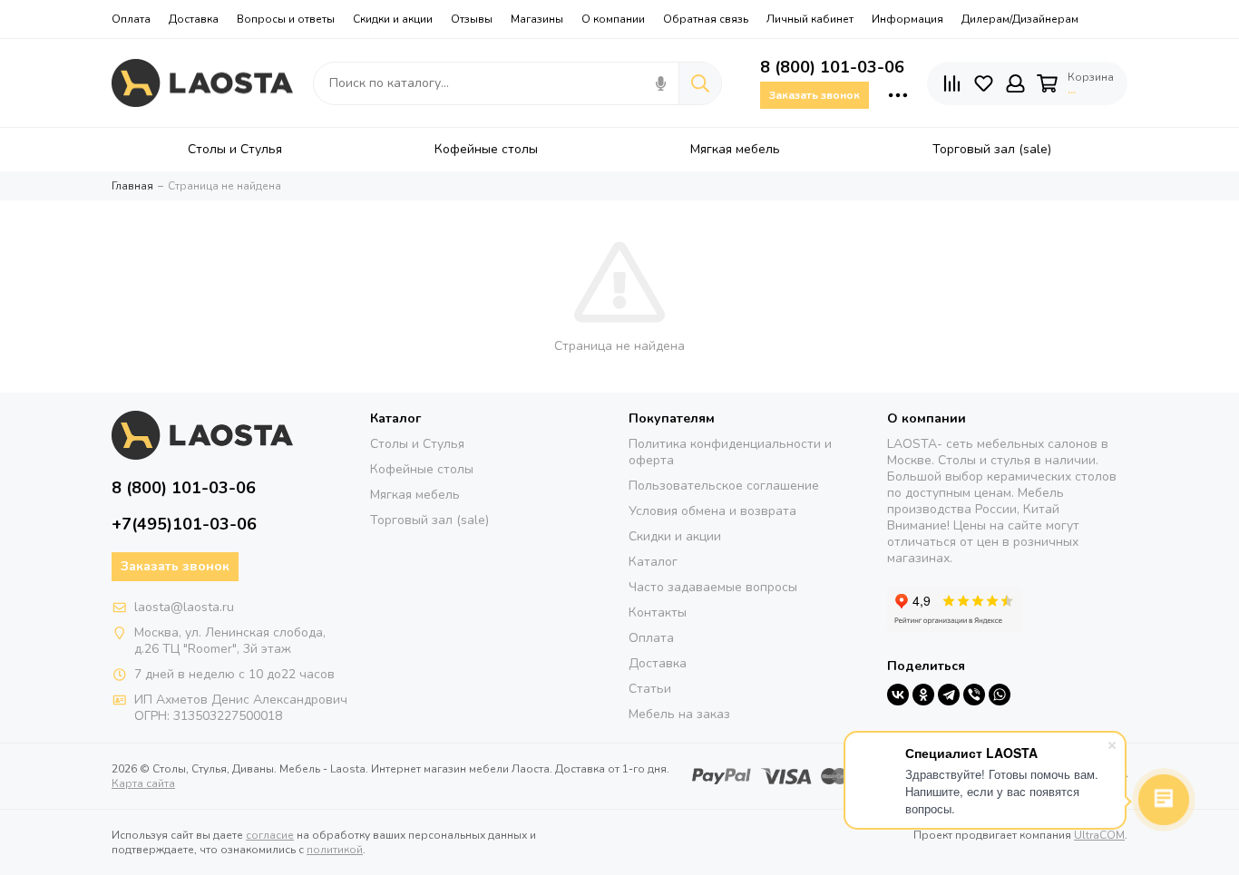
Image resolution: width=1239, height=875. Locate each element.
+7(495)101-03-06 (184, 524)
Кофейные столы (421, 469)
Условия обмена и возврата (712, 511)
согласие (270, 835)
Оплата (131, 19)
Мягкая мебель (415, 494)
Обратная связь (705, 19)
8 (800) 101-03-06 (832, 67)
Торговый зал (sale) (429, 520)
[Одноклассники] (923, 694)
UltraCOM (1099, 835)
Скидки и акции (393, 19)
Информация (907, 19)
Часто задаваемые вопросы (713, 587)
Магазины (537, 19)
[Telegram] (949, 694)
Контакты (658, 612)
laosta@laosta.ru (184, 607)
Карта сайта (143, 783)
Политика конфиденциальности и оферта (730, 452)
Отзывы (472, 19)
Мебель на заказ (679, 714)
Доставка (194, 19)
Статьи (650, 688)
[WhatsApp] (999, 694)
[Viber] (974, 694)
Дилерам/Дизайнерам (1019, 19)
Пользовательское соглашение (724, 485)
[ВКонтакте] (898, 694)
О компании (613, 19)
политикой (335, 849)
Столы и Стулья (417, 443)
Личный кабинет (810, 19)
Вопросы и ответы (286, 19)
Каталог (653, 561)
